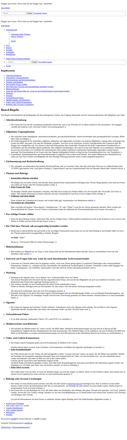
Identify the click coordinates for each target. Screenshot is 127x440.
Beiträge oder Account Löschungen (20, 104)
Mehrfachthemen (12, 89)
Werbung (9, 93)
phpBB (14, 419)
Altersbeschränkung (14, 75)
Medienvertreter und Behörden (18, 100)
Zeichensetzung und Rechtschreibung (20, 80)
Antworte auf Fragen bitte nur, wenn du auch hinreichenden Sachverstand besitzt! (38, 91)
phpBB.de (28, 423)
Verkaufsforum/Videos (15, 98)
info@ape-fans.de (75, 384)
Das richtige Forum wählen (16, 84)
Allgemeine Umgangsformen (17, 78)
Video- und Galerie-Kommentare (19, 102)
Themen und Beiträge (14, 82)
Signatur (9, 96)
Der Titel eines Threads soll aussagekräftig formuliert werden (30, 87)
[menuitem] (20, 34)
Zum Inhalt (5, 8)
